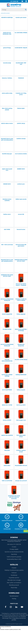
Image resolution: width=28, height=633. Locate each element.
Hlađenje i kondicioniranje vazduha (14, 570)
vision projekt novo (21, 420)
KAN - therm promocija (7, 244)
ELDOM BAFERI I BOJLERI (21, 47)
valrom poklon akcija (7, 93)
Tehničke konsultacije (21, 520)
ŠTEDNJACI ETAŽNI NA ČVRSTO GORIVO (21, 299)
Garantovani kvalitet (7, 520)
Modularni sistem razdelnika (7, 199)
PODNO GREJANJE (21, 314)
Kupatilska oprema (14, 577)
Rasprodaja (14, 587)
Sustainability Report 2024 (14, 559)
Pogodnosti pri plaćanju (21, 529)
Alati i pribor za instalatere (14, 582)
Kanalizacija (14, 575)
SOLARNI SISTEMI (7, 329)
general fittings (7, 47)
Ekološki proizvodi (14, 585)
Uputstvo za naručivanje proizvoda (14, 552)
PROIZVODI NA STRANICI (5, 13)
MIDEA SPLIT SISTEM (7, 405)
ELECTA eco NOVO (21, 405)
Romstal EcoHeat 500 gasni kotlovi (21, 245)
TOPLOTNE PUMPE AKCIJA (21, 436)
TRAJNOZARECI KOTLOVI (21, 465)
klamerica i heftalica (7, 78)
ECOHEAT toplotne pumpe (21, 451)
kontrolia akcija (7, 63)
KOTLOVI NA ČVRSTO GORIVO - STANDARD (21, 284)
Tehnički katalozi (14, 596)
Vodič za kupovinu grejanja (14, 557)
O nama (14, 547)
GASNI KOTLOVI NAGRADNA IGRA (7, 33)
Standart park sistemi (21, 17)
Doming (14, 537)
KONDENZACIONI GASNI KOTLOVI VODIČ (7, 275)
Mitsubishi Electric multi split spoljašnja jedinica (7, 260)
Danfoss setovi (7, 214)
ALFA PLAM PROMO (7, 389)
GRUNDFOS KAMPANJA (7, 17)
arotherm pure (21, 184)
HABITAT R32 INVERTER (7, 435)
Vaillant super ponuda (21, 199)
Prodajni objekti (14, 549)
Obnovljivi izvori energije (14, 580)
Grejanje (14, 568)
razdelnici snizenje (20, 138)
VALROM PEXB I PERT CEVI (21, 63)
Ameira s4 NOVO (7, 420)
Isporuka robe (7, 529)
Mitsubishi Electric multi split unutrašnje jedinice (7, 139)
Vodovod (14, 572)
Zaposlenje (14, 554)
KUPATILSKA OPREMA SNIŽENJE (7, 375)
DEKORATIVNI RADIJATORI (21, 345)
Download (14, 593)
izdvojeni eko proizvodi (21, 480)
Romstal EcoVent (21, 229)
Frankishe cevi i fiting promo (21, 93)
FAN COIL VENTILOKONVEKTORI (7, 360)
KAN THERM (7, 229)
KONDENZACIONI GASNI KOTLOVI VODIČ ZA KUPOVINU (14, 497)
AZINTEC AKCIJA (21, 123)
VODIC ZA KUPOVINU (7, 480)
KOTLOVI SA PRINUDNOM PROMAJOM (7, 299)
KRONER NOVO (7, 184)
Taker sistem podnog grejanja (7, 109)
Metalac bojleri (21, 108)
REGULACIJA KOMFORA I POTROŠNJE (21, 330)
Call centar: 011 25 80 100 (14, 544)
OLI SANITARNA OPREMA (21, 32)
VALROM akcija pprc (7, 153)
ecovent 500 (21, 214)
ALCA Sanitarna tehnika (21, 153)
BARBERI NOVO (21, 169)
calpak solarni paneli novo (7, 169)
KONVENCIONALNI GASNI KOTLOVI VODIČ (21, 260)
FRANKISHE (21, 78)
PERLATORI (7, 450)
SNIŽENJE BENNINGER (21, 374)
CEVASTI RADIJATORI (7, 314)
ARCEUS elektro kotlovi (7, 123)
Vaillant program (21, 389)
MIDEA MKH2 (7, 465)
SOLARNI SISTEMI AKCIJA (21, 359)
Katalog (14, 564)
